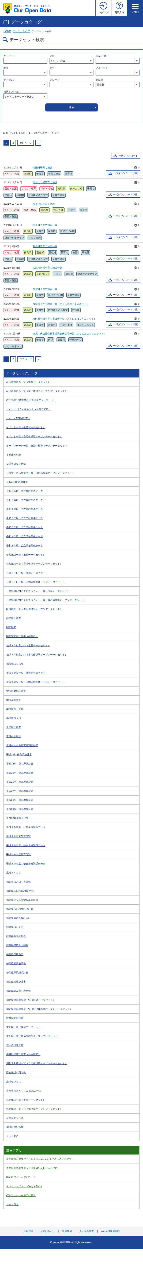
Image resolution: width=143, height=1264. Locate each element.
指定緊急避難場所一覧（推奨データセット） (30, 999)
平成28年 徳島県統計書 (19, 800)
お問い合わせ (47, 1231)
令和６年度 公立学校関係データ (24, 527)
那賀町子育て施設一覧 (45, 289)
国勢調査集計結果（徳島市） (22, 636)
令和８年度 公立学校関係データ (24, 545)
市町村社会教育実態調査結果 (22, 745)
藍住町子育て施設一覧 (45, 246)
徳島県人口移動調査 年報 (20, 890)
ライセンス (9, 79)
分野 (52, 56)
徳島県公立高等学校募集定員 (22, 899)
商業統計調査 (13, 618)
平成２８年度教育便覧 (18, 836)
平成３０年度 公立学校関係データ (25, 863)
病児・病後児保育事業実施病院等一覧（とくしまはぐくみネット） (69, 333)
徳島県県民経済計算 (17, 972)
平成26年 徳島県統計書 (19, 781)
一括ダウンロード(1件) (125, 173)
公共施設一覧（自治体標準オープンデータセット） (34, 563)
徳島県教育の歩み (16, 936)
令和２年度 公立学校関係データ (24, 491)
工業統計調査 (13, 727)
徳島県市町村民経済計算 (19, 909)
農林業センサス (14, 1118)
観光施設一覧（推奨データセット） (25, 1099)
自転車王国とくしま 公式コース (23, 1090)
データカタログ (26, 22)
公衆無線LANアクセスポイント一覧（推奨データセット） (38, 591)
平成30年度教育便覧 (17, 818)
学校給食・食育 (14, 709)
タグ (52, 67)
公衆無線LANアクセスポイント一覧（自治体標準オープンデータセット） (46, 600)
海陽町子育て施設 (42, 167)
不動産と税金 (13, 454)
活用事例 (67, 1231)
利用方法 (119, 12)
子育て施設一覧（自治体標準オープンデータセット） (35, 681)
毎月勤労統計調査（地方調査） (23, 1054)
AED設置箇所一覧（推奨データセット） (28, 382)
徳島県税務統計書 (16, 981)
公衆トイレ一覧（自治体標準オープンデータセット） (35, 581)
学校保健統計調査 (16, 690)
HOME (7, 31)
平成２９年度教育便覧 (18, 854)
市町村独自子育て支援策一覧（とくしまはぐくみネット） (64, 318)
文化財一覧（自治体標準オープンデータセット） (33, 1036)
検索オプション (12, 91)
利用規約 (28, 1231)
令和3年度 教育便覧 (17, 482)
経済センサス (13, 1081)
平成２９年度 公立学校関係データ (25, 845)
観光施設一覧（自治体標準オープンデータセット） (34, 1108)
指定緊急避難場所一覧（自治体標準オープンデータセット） (39, 1008)
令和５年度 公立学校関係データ (24, 518)
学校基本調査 (13, 700)
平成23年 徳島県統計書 (19, 754)
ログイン (103, 12)
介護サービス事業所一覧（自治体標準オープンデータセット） (40, 472)
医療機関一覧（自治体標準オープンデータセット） (34, 609)
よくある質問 (86, 1231)
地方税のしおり (14, 663)
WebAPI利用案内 (110, 1231)
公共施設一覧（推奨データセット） (25, 554)
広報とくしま (13, 872)
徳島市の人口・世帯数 (18, 881)
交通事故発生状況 (16, 463)
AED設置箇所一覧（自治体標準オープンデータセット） (36, 391)
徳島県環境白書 (14, 954)
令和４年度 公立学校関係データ (24, 509)
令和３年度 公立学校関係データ (24, 500)
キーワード (9, 56)
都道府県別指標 (14, 1127)
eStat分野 (101, 56)
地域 (5, 67)
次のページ (26, 142)
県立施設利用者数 (16, 1072)
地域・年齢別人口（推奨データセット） (28, 645)
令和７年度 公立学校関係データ (24, 536)
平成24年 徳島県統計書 (19, 763)
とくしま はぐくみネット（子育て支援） (28, 409)
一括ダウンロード (128, 155)
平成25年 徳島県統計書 (19, 772)
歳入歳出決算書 (14, 1045)
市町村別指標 (13, 736)
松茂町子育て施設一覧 (45, 225)
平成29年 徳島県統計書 (19, 809)
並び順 (99, 79)
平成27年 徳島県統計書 (19, 790)
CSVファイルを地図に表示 (21, 1195)
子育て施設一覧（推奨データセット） (27, 672)
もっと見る (12, 1136)
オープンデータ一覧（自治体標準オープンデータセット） (38, 445)
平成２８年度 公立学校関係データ (25, 827)
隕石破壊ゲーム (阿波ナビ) (21, 1177)
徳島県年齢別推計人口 (18, 918)
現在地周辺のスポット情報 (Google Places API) (32, 1168)
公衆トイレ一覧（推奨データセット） (27, 572)
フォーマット (103, 67)
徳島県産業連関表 (16, 963)
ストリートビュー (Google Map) (24, 1186)
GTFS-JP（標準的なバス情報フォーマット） (31, 400)
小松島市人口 (13, 718)
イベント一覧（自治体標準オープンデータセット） (34, 436)
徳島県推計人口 (14, 927)
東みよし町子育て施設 (45, 182)
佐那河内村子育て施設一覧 (47, 267)
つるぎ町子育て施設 (44, 203)
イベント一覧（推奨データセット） (25, 427)
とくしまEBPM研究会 (18, 418)
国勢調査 (11, 627)
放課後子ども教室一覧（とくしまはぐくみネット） (61, 303)
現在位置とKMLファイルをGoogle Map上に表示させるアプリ (40, 1159)
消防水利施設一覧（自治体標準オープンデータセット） (36, 1063)
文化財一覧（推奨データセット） (24, 1027)
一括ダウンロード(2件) (125, 194)
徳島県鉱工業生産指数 (18, 990)
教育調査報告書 (14, 1018)
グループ (54, 79)
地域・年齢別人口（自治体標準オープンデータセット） (36, 654)
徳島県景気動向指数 (17, 945)
